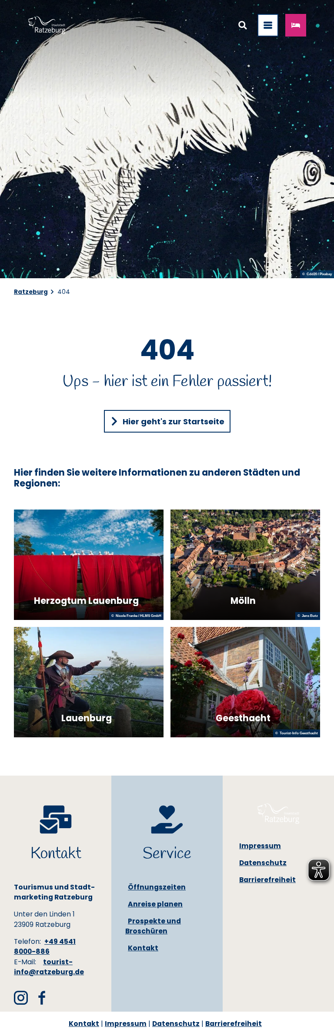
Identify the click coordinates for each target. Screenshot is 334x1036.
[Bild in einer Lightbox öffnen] (278, 813)
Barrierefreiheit (233, 1023)
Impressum (126, 1023)
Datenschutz (176, 1023)
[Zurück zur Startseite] (47, 25)
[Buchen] (295, 25)
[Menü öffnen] (267, 25)
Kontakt (84, 1023)
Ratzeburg (31, 292)
